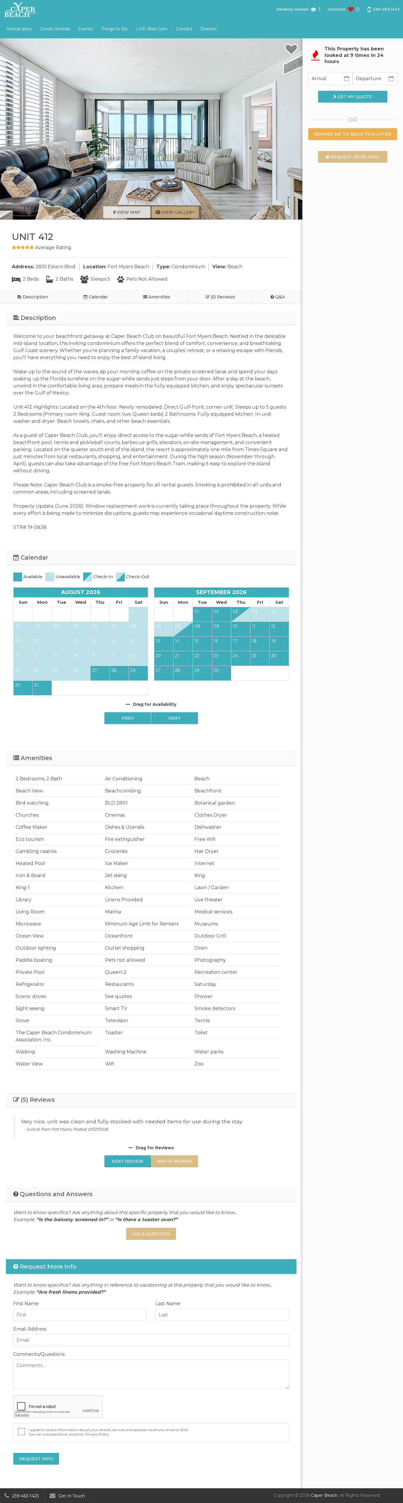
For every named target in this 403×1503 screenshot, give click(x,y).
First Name (26, 1303)
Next (174, 718)
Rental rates (18, 29)
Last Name (167, 1303)
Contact (184, 29)
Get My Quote (354, 96)
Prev (128, 718)
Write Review (174, 1161)
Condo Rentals (55, 29)
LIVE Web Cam (152, 29)
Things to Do (114, 29)
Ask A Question (151, 1233)
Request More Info (354, 156)
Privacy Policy (97, 1434)
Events (85, 29)
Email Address (29, 1329)
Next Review (127, 1161)
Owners (209, 29)
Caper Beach (324, 1495)
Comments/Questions (39, 1354)
